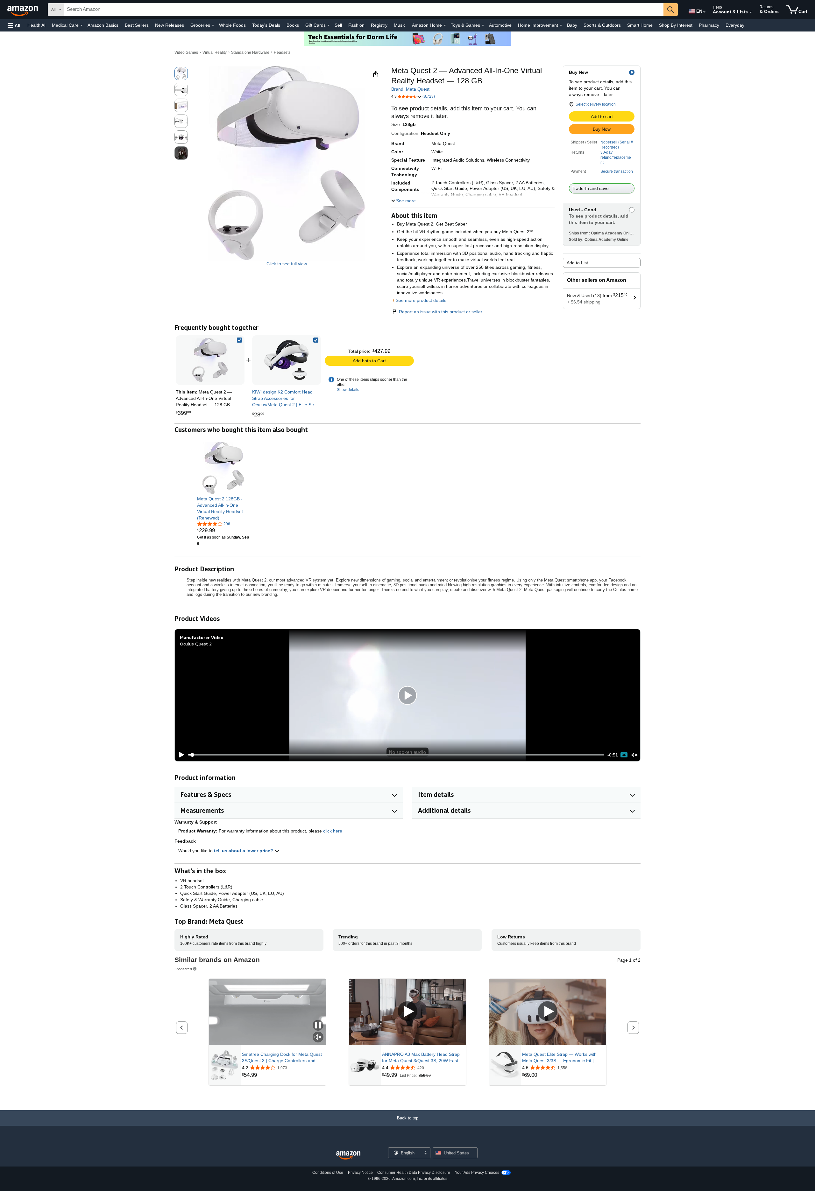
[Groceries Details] (213, 25)
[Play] (180, 755)
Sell (338, 25)
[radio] (181, 73)
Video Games (186, 52)
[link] (286, 360)
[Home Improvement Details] (561, 25)
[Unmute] (634, 754)
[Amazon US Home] (348, 1155)
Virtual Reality (214, 52)
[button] (14, 25)
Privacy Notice (360, 1172)
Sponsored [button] (183, 969)
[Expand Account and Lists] (750, 12)
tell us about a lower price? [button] (244, 850)
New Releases (169, 25)
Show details (348, 389)
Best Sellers (137, 25)
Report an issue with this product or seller (440, 311)
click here (332, 830)
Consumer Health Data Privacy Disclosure (413, 1172)
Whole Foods (232, 25)
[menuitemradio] (623, 754)
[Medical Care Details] (81, 25)
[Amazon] (23, 9)
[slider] (396, 755)
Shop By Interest (675, 25)
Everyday (735, 25)
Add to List (577, 262)
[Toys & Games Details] (483, 25)
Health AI (36, 25)
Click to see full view (286, 263)
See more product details (421, 300)
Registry (379, 25)
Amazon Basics (103, 25)
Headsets (282, 52)
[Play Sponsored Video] (407, 1011)
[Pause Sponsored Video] (318, 1026)
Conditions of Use (327, 1172)
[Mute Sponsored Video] (318, 1037)
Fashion (356, 25)
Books (293, 25)
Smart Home (640, 25)
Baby (572, 25)
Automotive (500, 25)
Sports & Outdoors (602, 25)
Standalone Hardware (250, 52)
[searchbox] (363, 9)
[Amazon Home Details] (444, 25)
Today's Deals (266, 25)
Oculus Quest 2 (196, 643)
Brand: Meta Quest (410, 89)
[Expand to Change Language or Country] (704, 12)
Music (400, 25)
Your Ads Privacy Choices (477, 1172)
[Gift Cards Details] (328, 25)
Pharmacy (709, 25)
